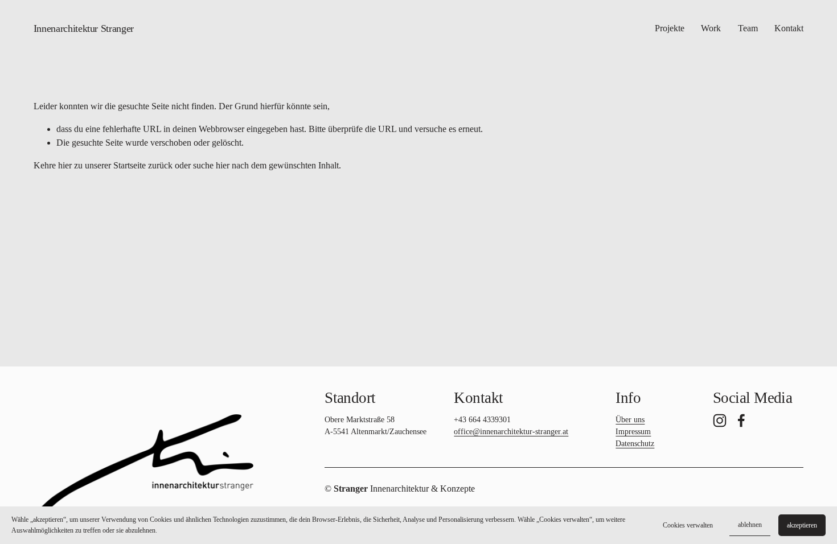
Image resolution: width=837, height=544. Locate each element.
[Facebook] (741, 420)
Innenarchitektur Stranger (84, 28)
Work (711, 28)
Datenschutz (635, 443)
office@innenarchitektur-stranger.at (511, 431)
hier (65, 165)
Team (748, 28)
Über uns (630, 419)
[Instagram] (720, 420)
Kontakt (788, 28)
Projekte (669, 28)
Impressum (633, 431)
